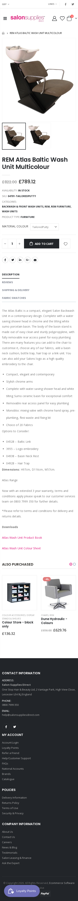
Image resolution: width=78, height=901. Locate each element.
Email (35, 260)
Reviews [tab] (7, 282)
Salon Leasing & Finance (16, 858)
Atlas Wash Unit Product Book (22, 537)
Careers (7, 842)
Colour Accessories (13, 615)
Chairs (44, 615)
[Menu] (5, 18)
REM (47, 206)
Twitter (12, 260)
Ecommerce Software (62, 883)
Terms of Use (10, 808)
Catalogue (8, 779)
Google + (27, 260)
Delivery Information (14, 797)
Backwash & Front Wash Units (22, 206)
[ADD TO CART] (30, 582)
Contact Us (8, 837)
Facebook (5, 260)
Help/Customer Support (16, 758)
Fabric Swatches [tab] (14, 298)
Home (3, 33)
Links (51, 3)
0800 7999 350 (10, 705)
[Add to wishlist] (65, 243)
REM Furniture (61, 206)
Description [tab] (10, 274)
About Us (7, 832)
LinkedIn (20, 260)
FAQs (5, 763)
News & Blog (9, 847)
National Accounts (13, 768)
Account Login (10, 742)
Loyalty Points (10, 748)
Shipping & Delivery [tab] (15, 290)
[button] (71, 564)
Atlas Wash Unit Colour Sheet (21, 548)
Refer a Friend (10, 753)
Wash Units (9, 211)
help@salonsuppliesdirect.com (20, 715)
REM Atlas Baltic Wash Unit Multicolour (35, 163)
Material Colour (15, 226)
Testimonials (9, 852)
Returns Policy (10, 803)
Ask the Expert (10, 863)
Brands (6, 774)
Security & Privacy (13, 813)
